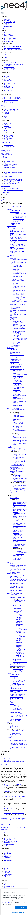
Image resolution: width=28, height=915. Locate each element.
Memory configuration (15, 688)
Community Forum (5, 150)
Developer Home (8, 852)
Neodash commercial (9, 41)
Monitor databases (17, 477)
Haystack (6, 116)
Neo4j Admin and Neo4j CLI (14, 720)
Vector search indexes (9, 67)
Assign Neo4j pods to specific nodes (18, 344)
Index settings (16, 390)
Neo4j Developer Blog (6, 154)
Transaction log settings (19, 405)
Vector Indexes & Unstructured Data (13, 180)
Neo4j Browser (7, 34)
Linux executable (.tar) (18, 219)
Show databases (17, 419)
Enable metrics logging (18, 706)
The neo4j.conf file (14, 349)
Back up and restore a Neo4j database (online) (17, 249)
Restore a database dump (16, 590)
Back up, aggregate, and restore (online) (19, 331)
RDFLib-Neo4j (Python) (10, 146)
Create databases (17, 415)
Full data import (14, 739)
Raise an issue (4, 764)
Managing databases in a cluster (18, 468)
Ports (11, 353)
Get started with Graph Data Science (13, 172)
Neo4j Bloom (7, 32)
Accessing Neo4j (14, 313)
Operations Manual (8, 758)
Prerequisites (16, 269)
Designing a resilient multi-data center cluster (19, 486)
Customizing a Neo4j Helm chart (18, 307)
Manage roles (13, 596)
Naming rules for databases (19, 413)
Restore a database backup (16, 587)
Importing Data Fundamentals (11, 164)
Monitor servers (17, 475)
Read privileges (17, 601)
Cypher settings (17, 383)
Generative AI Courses (6, 176)
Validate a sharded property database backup (16, 584)
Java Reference (7, 24)
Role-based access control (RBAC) (20, 550)
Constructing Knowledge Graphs (12, 182)
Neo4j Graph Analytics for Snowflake (13, 49)
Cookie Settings (6, 902)
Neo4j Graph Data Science (10, 841)
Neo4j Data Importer (9, 35)
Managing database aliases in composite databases (20, 441)
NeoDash (6, 130)
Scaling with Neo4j (14, 498)
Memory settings (17, 392)
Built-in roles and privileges (16, 664)
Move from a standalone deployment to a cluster (19, 456)
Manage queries (14, 711)
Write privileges (17, 608)
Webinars (6, 877)
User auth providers (18, 669)
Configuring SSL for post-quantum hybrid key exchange (19, 681)
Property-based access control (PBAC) (21, 553)
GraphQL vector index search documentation (15, 69)
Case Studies (7, 872)
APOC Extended (8, 123)
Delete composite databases (20, 509)
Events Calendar (8, 874)
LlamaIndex (7, 115)
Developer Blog (8, 856)
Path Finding (7, 173)
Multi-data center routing (19, 488)
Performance (10, 687)
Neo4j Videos (4, 156)
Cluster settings (17, 380)
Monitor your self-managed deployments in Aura (16, 717)
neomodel (6, 139)
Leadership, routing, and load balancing (19, 462)
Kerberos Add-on (8, 26)
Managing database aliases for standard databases (19, 438)
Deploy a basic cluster (18, 453)
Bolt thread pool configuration (17, 694)
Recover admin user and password (18, 597)
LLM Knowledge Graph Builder (12, 109)
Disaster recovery (17, 489)
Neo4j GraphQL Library (10, 83)
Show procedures (14, 726)
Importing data (13, 317)
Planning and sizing (18, 521)
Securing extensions (15, 674)
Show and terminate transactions (18, 565)
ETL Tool (6, 128)
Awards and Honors (9, 886)
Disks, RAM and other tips (16, 697)
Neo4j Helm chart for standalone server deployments (18, 267)
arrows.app (6, 126)
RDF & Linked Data (6, 142)
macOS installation (14, 221)
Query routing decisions (16, 446)
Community (7, 857)
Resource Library (8, 867)
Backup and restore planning (17, 575)
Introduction (10, 207)
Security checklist (14, 685)
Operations (6, 20)
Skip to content (4, 200)
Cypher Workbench (8, 127)
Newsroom (6, 885)
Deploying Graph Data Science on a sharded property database (18, 530)
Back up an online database (16, 577)
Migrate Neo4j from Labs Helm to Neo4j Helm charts (20, 337)
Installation (9, 209)
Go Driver (6, 76)
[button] (2, 13)
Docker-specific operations (16, 244)
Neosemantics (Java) (9, 145)
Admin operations (17, 555)
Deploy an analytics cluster (19, 454)
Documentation (7, 853)
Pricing (5, 845)
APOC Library (7, 57)
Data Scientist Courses (6, 169)
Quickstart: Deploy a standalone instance (14, 761)
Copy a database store (15, 592)
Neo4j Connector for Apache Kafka (12, 98)
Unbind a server (14, 467)
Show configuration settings (17, 369)
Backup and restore (11, 573)
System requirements (15, 210)
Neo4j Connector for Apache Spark (12, 97)
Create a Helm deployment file (19, 271)
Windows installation (15, 223)
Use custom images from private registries (19, 341)
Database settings (17, 384)
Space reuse (13, 699)
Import (8, 406)
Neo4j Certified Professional (11, 188)
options (16, 429)
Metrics (12, 704)
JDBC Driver (7, 79)
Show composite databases (19, 503)
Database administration (13, 408)
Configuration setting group (20, 374)
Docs (2, 11)
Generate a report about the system (18, 715)
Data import (16, 533)
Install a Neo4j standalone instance (12, 802)
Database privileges (18, 610)
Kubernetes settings (18, 398)
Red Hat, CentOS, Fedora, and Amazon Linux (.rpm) (19, 216)
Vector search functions (9, 68)
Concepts (12, 496)
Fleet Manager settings (18, 387)
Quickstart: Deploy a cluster (17, 280)
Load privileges (17, 659)
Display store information (16, 572)
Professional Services (9, 844)
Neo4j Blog (6, 868)
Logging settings (17, 391)
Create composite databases (20, 502)
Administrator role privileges (20, 613)
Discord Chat (4, 151)
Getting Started (7, 19)
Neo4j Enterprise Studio (10, 38)
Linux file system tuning (16, 695)
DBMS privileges (17, 611)
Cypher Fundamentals (9, 163)
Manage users (13, 594)
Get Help (3, 149)
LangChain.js (7, 113)
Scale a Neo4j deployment (19, 339)
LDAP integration (17, 670)
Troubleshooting (14, 346)
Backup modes (13, 576)
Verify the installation (18, 276)
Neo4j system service (18, 220)
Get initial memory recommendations (14, 361)
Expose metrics (17, 708)
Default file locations (15, 352)
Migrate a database (17, 426)
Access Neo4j (13, 242)
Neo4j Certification (5, 186)
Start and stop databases (19, 422)
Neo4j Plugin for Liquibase (10, 137)
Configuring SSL (14, 308)
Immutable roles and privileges (17, 666)
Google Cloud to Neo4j (9, 102)
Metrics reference (17, 709)
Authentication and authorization (18, 310)
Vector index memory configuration (18, 690)
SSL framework (14, 676)
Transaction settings (18, 404)
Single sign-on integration (19, 671)
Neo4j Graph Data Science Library (12, 46)
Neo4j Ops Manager (9, 39)
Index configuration (15, 691)
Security (15, 556)
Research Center (8, 871)
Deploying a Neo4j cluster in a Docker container (17, 748)
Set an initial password (15, 359)
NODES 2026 (7, 875)
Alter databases (17, 420)
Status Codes (7, 23)
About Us (6, 883)
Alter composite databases (19, 505)
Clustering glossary (14, 493)
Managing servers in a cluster (17, 465)
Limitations (16, 660)
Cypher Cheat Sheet (9, 56)
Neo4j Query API (8, 90)
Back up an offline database (17, 589)
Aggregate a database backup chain (18, 579)
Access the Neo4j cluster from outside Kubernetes (19, 296)
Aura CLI (6, 124)
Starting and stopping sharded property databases (19, 535)
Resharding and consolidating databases (19, 543)
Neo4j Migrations (8, 138)
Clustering (9, 447)
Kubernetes (9, 256)
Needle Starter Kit (8, 135)
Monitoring (12, 318)
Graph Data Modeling (9, 167)
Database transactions (15, 563)
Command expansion (15, 350)
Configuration (10, 348)
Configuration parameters (19, 430)
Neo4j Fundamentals (9, 161)
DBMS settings (17, 385)
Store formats (13, 570)
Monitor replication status (19, 481)
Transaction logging (15, 568)
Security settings (17, 399)
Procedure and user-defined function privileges (20, 662)
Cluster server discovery (19, 460)
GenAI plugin (7, 65)
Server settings (16, 402)
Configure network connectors (17, 357)
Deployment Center (8, 842)
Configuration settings (15, 370)
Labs (2, 105)
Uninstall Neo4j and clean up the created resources (20, 278)
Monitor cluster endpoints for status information (20, 479)
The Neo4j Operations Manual (14, 206)
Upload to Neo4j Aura (18, 427)
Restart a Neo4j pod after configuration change (19, 326)
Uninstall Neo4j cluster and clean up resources (19, 299)
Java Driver (6, 78)
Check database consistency (17, 586)
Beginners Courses (5, 158)
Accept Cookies (20, 907)
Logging (12, 702)
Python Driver (7, 75)
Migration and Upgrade (9, 22)
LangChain (6, 112)
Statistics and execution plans (17, 698)
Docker (8, 227)
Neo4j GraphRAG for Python (11, 62)
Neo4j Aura (3, 28)
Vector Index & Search (9, 111)
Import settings (16, 388)
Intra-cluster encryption (18, 464)
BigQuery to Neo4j (8, 101)
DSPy (5, 118)
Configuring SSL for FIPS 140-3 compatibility (19, 678)
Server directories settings (19, 401)
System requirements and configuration (19, 523)
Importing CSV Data (9, 165)
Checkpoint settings (18, 376)
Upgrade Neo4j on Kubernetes (17, 334)
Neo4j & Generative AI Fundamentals (13, 179)
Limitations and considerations (17, 559)
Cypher (5, 54)
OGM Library (7, 86)
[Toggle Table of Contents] (1, 756)
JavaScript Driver (8, 80)
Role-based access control (19, 600)
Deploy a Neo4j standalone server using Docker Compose (18, 238)
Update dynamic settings (16, 364)
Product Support (5, 153)
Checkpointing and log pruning (17, 569)
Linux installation (14, 212)
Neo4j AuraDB (7, 840)
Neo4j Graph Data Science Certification (13, 190)
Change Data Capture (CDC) (11, 100)
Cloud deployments (11, 226)
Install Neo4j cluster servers (20, 289)
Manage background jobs (16, 713)
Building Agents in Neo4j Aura (11, 183)
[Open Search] (2, 13)
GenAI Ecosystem (5, 106)
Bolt (5, 92)
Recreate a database (18, 423)
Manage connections (15, 712)
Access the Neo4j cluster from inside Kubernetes (19, 294)
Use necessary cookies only (18, 912)
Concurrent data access (15, 566)
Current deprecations (15, 733)
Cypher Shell (10, 722)
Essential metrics (17, 705)
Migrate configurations (15, 366)
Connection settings (18, 381)
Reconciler (15, 458)
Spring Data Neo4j (8, 87)
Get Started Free (5, 192)
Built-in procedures (14, 727)
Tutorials (9, 737)
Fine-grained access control (16, 743)
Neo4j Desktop (7, 37)
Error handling (16, 432)
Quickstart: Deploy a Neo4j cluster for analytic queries (18, 302)
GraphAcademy (4, 157)
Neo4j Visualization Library (10, 85)
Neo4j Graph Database (9, 838)
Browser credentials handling (17, 684)
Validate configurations (15, 367)
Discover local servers (15, 719)
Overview (15, 520)
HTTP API (6, 89)
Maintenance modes (18, 321)
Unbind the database (17, 470)
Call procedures (14, 725)
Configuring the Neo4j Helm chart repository (12, 818)
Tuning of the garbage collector (17, 692)
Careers (5, 887)
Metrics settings (17, 394)
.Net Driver (6, 82)
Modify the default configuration (18, 234)
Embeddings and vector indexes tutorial (13, 64)
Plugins (12, 235)
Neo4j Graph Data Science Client (12, 48)
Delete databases (17, 425)
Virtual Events (7, 859)
